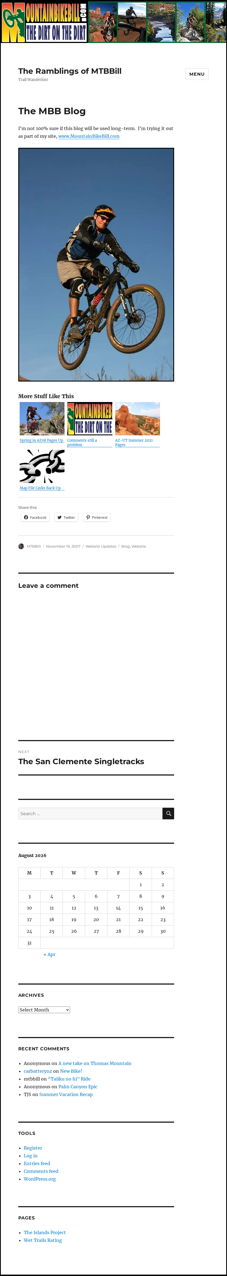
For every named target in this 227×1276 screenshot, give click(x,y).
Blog (125, 546)
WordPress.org (40, 1179)
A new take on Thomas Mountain (94, 1063)
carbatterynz (38, 1071)
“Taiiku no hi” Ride (69, 1079)
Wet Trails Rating (43, 1240)
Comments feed (41, 1171)
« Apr (49, 954)
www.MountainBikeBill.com (89, 136)
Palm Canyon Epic (77, 1086)
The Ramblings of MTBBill (70, 71)
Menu (197, 74)
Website (138, 546)
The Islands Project (45, 1232)
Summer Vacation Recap (66, 1094)
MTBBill (34, 546)
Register (33, 1148)
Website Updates (101, 546)
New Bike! (71, 1071)
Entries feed (37, 1163)
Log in (31, 1155)
